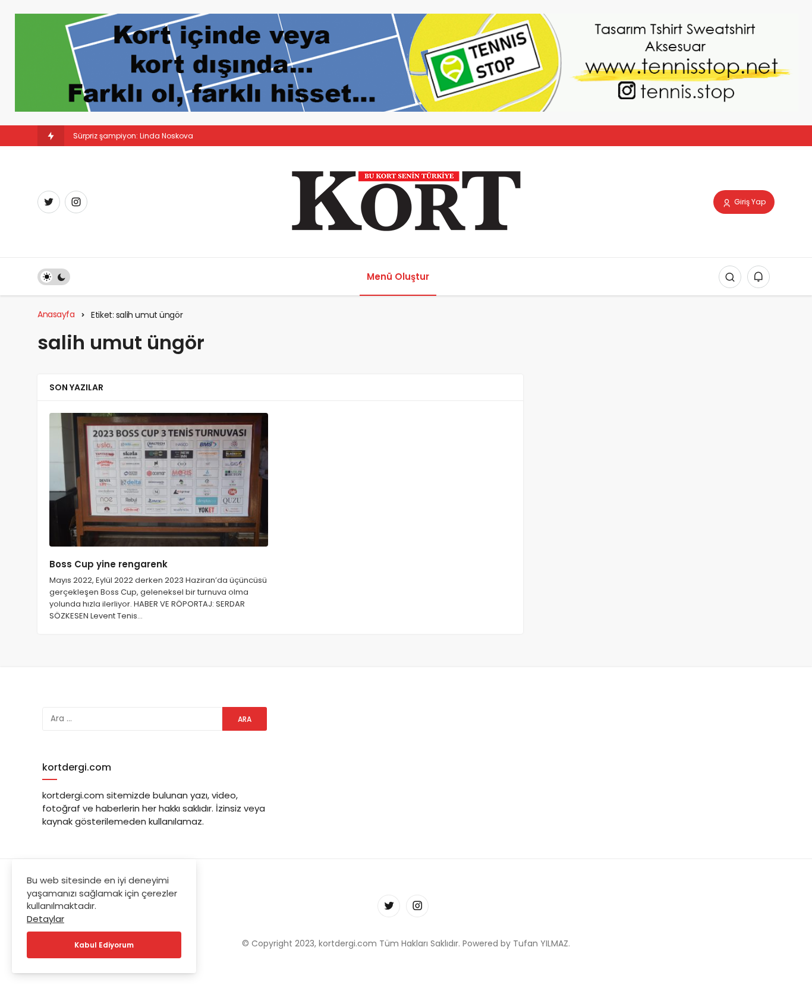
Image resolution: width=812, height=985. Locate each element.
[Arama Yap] (730, 277)
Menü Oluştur (398, 276)
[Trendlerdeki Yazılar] (50, 135)
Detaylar (45, 919)
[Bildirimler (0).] (758, 277)
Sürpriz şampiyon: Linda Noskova (133, 136)
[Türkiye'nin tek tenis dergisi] (406, 201)
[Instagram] (76, 202)
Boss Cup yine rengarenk (108, 564)
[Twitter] (48, 202)
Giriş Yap (749, 202)
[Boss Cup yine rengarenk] (158, 480)
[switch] (53, 277)
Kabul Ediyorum (104, 945)
